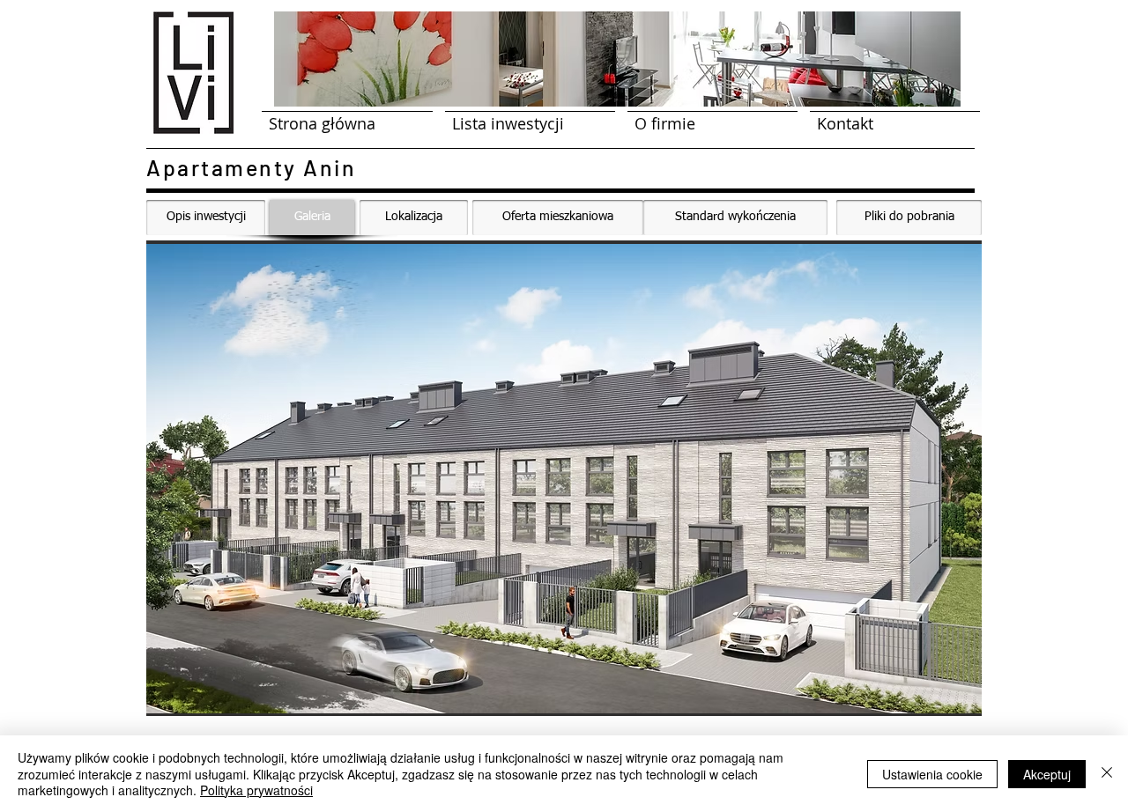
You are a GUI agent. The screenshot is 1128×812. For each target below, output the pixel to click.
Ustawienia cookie (932, 774)
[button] (564, 478)
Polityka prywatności (256, 790)
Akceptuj (1047, 774)
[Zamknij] (1106, 773)
